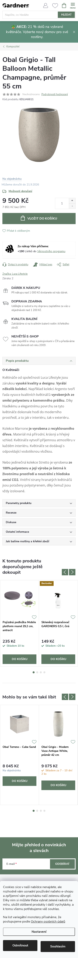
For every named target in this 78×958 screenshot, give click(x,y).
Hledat (66, 15)
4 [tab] (44, 672)
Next (72, 572)
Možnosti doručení (20, 191)
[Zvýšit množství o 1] (72, 200)
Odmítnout (20, 945)
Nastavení (39, 932)
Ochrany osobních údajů (48, 921)
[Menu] (72, 5)
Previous (65, 572)
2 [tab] (37, 672)
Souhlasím (57, 946)
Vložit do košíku (42, 218)
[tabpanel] (19, 623)
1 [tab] (34, 672)
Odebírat (62, 864)
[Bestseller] (58, 599)
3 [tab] (41, 672)
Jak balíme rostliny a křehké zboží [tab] (27, 541)
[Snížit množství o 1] (72, 206)
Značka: (15, 274)
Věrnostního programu (51, 251)
